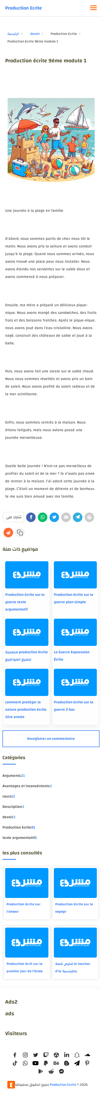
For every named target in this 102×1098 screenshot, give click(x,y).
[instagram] (25, 1055)
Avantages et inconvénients (27, 786)
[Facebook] (31, 517)
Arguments (13, 775)
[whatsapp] (25, 1063)
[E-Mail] (66, 517)
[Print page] (89, 517)
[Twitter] (54, 517)
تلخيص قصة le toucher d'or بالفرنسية (72, 967)
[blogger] (67, 1063)
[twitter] (36, 1055)
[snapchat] (77, 1055)
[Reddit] (8, 532)
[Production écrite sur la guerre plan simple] (75, 574)
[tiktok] (15, 1063)
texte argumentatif (19, 837)
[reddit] (51, 1071)
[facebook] (15, 1055)
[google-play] (41, 1071)
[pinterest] (87, 1063)
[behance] (56, 1063)
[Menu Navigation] (93, 8)
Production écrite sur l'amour (24, 908)
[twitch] (46, 1055)
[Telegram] (78, 517)
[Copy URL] (20, 532)
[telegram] (77, 1063)
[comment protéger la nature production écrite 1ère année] (26, 682)
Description (13, 806)
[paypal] (46, 1063)
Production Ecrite (23, 8)
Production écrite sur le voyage (74, 908)
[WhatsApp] (42, 517)
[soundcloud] (87, 1055)
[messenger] (61, 1071)
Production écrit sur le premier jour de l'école (25, 967)
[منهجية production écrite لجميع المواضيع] (26, 632)
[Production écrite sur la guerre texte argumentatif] (26, 574)
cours (8, 796)
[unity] (56, 1055)
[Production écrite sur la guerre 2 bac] (75, 682)
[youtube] (36, 1063)
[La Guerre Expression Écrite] (75, 632)
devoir (8, 817)
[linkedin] (67, 1055)
